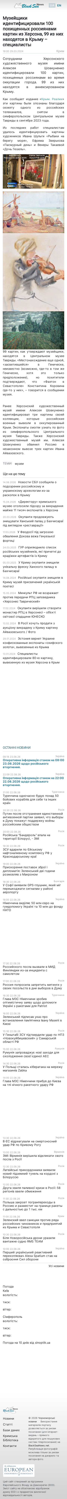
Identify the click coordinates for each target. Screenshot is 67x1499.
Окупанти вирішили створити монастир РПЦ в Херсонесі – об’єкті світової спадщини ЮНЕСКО (32, 612)
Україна (59, 756)
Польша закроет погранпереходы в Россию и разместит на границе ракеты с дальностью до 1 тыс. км (32, 1205)
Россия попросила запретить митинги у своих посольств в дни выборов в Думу (32, 986)
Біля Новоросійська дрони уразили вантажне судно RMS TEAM (29, 1239)
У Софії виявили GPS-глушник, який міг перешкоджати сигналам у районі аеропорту (32, 888)
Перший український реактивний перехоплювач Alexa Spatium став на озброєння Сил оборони (30, 1255)
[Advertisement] (33, 703)
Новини (8, 1418)
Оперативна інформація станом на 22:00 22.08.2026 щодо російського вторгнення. (33, 781)
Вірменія (59, 1151)
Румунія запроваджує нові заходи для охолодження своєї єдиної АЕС (31, 1054)
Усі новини (56, 1266)
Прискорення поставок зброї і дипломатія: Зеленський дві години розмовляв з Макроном (29, 870)
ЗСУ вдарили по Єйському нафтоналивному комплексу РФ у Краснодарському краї (27, 853)
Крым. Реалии (52, 99)
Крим (60, 51)
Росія (61, 809)
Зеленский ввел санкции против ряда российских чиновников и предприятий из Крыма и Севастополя (32, 1223)
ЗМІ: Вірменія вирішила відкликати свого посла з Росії (33, 1157)
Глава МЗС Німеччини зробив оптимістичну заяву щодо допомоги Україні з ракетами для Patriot (30, 1002)
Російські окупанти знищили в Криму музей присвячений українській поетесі (33, 582)
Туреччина (58, 792)
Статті (7, 1424)
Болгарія (59, 881)
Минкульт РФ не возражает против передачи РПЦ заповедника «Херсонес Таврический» (31, 597)
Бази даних (11, 1430)
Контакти (10, 1446)
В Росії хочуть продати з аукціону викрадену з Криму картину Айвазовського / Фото (30, 627)
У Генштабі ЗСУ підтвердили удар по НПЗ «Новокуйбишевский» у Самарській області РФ (33, 1038)
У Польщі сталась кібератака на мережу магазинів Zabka (33, 1068)
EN (59, 5)
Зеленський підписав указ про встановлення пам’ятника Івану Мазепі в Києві (32, 1020)
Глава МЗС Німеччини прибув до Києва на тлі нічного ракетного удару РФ (32, 1082)
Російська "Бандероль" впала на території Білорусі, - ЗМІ (26, 836)
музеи (19, 463)
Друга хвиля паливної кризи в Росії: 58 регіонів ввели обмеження (31, 1189)
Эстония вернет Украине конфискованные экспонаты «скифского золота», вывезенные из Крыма (33, 643)
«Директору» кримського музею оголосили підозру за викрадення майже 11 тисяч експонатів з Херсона (33, 506)
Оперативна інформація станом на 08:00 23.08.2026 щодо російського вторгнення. (33, 763)
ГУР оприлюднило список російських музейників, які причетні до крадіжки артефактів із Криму (32, 551)
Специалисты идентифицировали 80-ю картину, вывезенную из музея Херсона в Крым (31, 658)
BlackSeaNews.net (38, 1445)
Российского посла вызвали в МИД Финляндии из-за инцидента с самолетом (29, 970)
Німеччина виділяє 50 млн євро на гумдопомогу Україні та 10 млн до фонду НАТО (33, 906)
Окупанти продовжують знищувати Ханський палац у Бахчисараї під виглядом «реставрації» (33, 521)
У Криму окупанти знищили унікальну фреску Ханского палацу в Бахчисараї (31, 567)
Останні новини (17, 748)
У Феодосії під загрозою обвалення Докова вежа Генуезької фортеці (29, 536)
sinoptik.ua (42, 1342)
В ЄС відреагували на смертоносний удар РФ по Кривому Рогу (30, 1143)
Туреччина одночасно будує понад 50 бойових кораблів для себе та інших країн (31, 799)
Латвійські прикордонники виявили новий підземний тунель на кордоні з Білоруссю (30, 1173)
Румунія (59, 1048)
